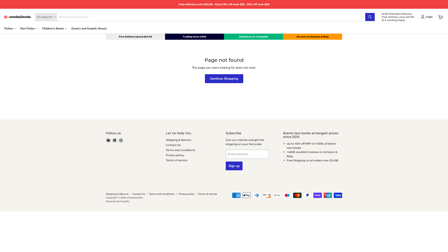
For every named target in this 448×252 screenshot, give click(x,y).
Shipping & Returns (178, 140)
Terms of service (176, 160)
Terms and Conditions (180, 150)
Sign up (234, 166)
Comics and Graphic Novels (89, 28)
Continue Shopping (224, 78)
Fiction (9, 28)
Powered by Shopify (117, 201)
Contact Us (173, 145)
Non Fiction (28, 28)
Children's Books (53, 28)
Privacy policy (175, 155)
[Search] (370, 17)
